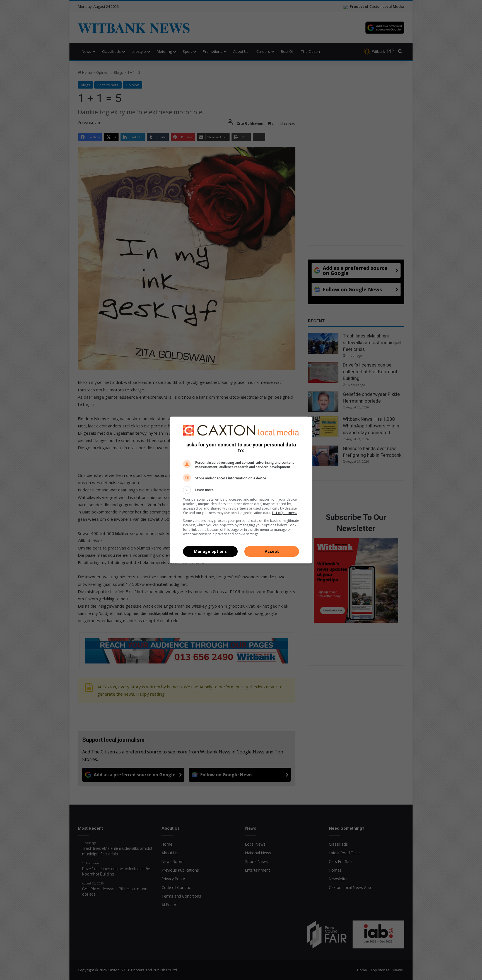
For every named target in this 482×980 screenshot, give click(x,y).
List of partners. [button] (284, 512)
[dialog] (241, 490)
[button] (241, 490)
